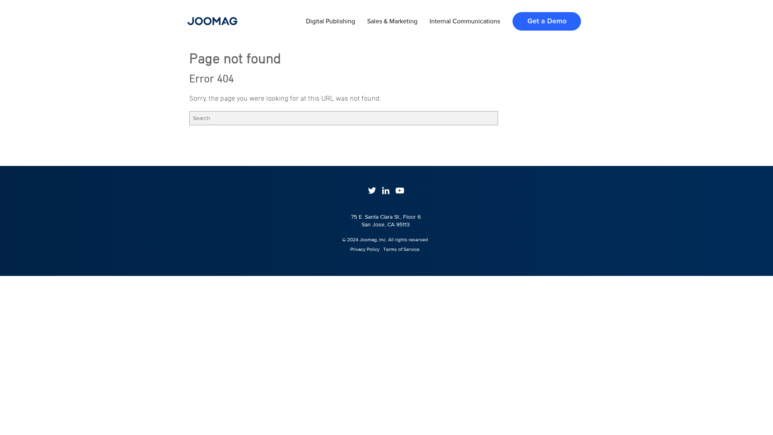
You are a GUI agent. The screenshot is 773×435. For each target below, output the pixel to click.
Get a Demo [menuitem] (546, 21)
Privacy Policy (361, 249)
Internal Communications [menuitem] (465, 21)
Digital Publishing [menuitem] (330, 21)
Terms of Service (401, 249)
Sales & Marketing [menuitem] (392, 21)
